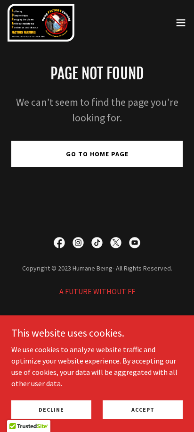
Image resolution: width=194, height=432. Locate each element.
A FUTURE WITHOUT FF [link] (97, 291)
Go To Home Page (97, 154)
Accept (142, 409)
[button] (180, 22)
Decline (51, 409)
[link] (41, 23)
